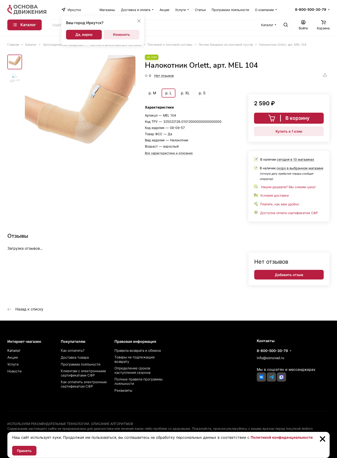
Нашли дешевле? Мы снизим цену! (288, 187)
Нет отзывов (164, 76)
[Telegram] (271, 377)
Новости (14, 371)
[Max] (281, 377)
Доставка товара (75, 357)
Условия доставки (274, 195)
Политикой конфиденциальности (282, 437)
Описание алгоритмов (112, 424)
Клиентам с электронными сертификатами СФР (83, 373)
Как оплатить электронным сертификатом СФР (84, 384)
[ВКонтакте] (261, 377)
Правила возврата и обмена (137, 350)
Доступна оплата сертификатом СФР (289, 213)
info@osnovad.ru (270, 358)
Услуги (13, 364)
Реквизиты (123, 390)
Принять (24, 451)
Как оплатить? (73, 350)
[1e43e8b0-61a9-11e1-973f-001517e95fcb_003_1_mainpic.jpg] (80, 110)
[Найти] (285, 25)
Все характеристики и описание (169, 153)
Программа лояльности (80, 364)
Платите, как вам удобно (279, 204)
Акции (12, 357)
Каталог (14, 350)
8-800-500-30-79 (310, 10)
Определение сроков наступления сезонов (132, 370)
